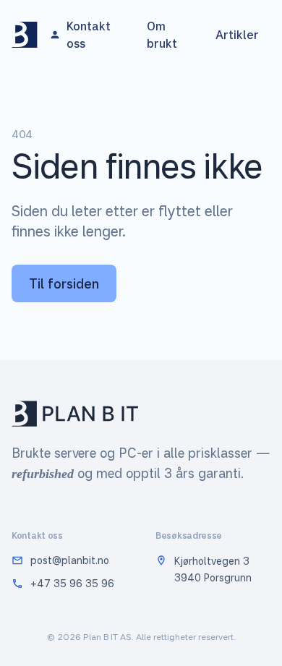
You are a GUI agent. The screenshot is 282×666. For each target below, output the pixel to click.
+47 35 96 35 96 (72, 583)
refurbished (43, 473)
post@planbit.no (69, 560)
